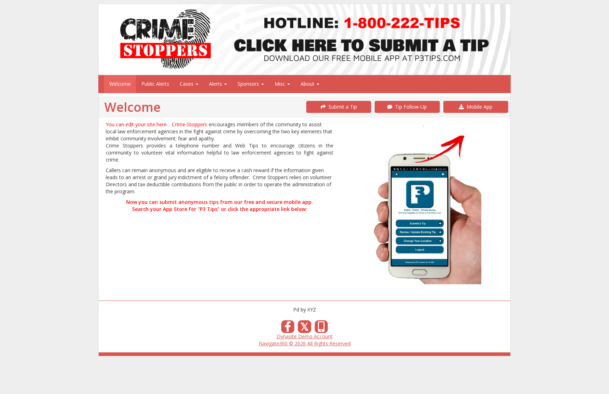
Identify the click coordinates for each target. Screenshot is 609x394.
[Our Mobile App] (321, 328)
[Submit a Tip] (304, 39)
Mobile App (478, 106)
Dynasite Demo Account (305, 336)
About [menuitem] (308, 83)
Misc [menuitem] (281, 83)
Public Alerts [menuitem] (155, 83)
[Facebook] (288, 328)
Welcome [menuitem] (120, 83)
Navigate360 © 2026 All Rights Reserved (305, 343)
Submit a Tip (341, 106)
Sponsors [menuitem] (249, 83)
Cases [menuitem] (187, 83)
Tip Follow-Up (409, 106)
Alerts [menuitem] (216, 83)
